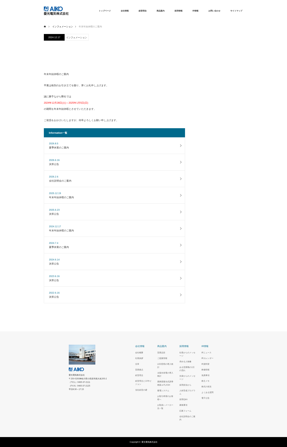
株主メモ (205, 381)
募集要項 (183, 405)
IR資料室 (205, 364)
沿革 (137, 364)
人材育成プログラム (187, 392)
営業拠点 (139, 370)
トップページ (105, 11)
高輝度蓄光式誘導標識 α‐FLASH (165, 383)
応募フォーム (185, 411)
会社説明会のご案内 (187, 418)
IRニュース (206, 352)
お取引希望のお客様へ (165, 398)
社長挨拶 (139, 358)
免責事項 (205, 375)
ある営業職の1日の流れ (186, 369)
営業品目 (161, 352)
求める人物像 (185, 361)
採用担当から (185, 385)
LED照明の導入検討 (165, 365)
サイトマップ (236, 11)
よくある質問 (207, 392)
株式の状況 (206, 386)
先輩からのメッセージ (187, 377)
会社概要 (139, 352)
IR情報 (195, 11)
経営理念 (143, 11)
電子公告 (205, 398)
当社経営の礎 (141, 390)
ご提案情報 (162, 358)
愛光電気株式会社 (149, 442)
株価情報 (205, 370)
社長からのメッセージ (187, 354)
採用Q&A (183, 399)
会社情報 (125, 11)
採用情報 (179, 11)
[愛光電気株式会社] (69, 10)
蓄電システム (163, 390)
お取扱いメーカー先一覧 (165, 406)
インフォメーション (76, 37)
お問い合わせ (214, 11)
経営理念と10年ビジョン (143, 382)
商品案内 (161, 11)
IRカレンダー (207, 358)
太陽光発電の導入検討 (165, 374)
